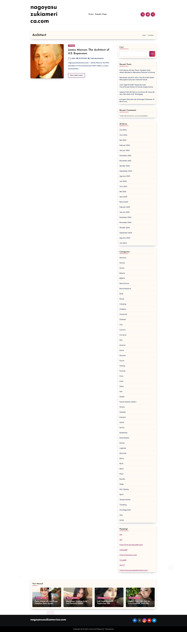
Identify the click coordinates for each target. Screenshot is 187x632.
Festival (122, 371)
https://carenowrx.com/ (128, 555)
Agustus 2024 (125, 238)
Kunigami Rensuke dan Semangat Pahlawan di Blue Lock (137, 100)
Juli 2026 (123, 130)
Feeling (122, 366)
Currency (123, 335)
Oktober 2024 (125, 228)
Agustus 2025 (125, 176)
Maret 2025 (124, 202)
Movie (122, 458)
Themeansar (109, 629)
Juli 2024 (123, 243)
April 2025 (123, 197)
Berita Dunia (124, 283)
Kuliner (122, 443)
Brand (122, 299)
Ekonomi (123, 355)
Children (123, 319)
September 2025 (126, 171)
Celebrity (123, 309)
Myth (121, 464)
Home (91, 14)
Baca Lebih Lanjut (76, 75)
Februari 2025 (125, 207)
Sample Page (101, 14)
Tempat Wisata (125, 500)
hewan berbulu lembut (128, 402)
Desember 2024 (125, 217)
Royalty (122, 479)
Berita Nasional (125, 289)
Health (122, 397)
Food (121, 381)
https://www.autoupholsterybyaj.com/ (134, 570)
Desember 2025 (125, 156)
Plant (121, 474)
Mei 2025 (123, 192)
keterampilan (124, 438)
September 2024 (126, 233)
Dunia (122, 350)
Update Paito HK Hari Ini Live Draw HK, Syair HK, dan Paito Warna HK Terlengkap (137, 93)
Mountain (123, 453)
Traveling (123, 505)
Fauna (122, 361)
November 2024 (125, 222)
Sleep (122, 484)
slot (121, 534)
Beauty (122, 273)
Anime (122, 268)
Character (123, 314)
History (71, 45)
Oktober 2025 (125, 166)
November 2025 (125, 161)
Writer (122, 520)
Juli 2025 (123, 181)
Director (123, 345)
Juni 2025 (123, 186)
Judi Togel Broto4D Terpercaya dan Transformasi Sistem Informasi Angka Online (136, 86)
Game (122, 386)
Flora (121, 376)
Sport (122, 494)
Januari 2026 (125, 150)
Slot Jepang (124, 489)
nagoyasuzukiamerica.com (43, 14)
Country (123, 330)
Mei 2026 (123, 140)
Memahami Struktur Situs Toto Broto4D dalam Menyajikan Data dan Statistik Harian (137, 79)
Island (122, 422)
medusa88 (123, 550)
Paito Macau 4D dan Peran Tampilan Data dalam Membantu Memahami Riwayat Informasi (137, 71)
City (121, 325)
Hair (121, 391)
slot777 (122, 565)
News (122, 469)
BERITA (122, 278)
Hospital (123, 412)
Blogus (99, 629)
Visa (121, 515)
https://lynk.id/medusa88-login (131, 545)
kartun (122, 427)
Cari (122, 47)
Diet (121, 340)
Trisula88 (123, 560)
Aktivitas (123, 258)
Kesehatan (123, 433)
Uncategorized (125, 510)
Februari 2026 (125, 145)
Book (121, 294)
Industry (123, 417)
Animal (122, 263)
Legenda (123, 448)
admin (73, 58)
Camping (123, 304)
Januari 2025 (125, 212)
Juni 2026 (123, 135)
